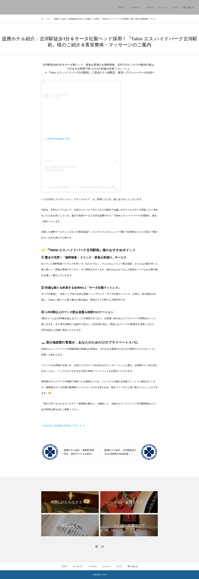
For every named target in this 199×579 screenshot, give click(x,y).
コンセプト (135, 7)
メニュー (163, 7)
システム (149, 7)
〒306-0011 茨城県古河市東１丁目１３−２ (63, 425)
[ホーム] (42, 19)
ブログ (121, 7)
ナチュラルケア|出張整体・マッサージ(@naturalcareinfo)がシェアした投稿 (80, 187)
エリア (175, 7)
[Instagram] (96, 546)
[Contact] (102, 546)
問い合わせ (188, 7)
